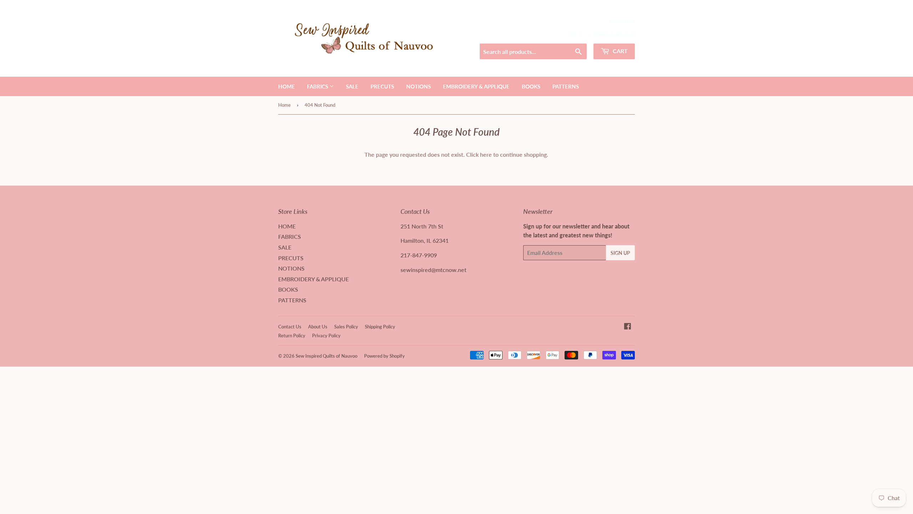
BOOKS (531, 86)
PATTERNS (565, 86)
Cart (619, 50)
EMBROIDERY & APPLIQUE (476, 86)
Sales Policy (346, 326)
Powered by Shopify (384, 356)
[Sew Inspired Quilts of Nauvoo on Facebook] (627, 326)
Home (284, 105)
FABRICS (318, 86)
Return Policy (291, 335)
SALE (352, 86)
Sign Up (620, 253)
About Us (317, 326)
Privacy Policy (326, 335)
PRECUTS (382, 86)
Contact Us (289, 326)
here (486, 154)
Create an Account (614, 34)
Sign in (575, 34)
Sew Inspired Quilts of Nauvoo (326, 356)
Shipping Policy (380, 326)
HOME (286, 86)
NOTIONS (418, 86)
